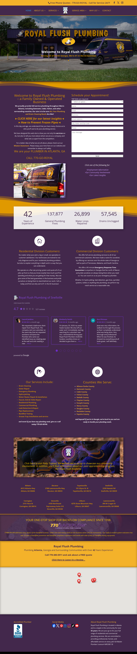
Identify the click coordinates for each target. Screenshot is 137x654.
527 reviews (40, 309)
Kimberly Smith (65, 319)
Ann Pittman (102, 319)
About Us (39, 11)
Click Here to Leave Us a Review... (68, 559)
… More (28, 343)
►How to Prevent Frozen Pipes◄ (39, 122)
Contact (106, 11)
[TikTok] (73, 627)
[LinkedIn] (65, 627)
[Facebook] (54, 627)
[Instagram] (69, 627)
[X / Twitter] (57, 627)
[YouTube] (77, 627)
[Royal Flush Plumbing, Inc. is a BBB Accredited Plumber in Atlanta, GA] (18, 631)
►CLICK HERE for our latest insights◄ (39, 118)
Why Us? (93, 11)
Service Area (78, 11)
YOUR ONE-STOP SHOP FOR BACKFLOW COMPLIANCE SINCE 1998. (68, 520)
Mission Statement (21, 146)
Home (28, 11)
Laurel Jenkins (27, 319)
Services (52, 11)
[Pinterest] (61, 627)
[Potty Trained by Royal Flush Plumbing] (68, 459)
